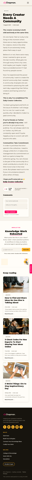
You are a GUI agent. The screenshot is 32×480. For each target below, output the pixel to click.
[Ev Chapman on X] (4, 427)
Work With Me (7, 456)
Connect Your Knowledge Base (12, 441)
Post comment (10, 212)
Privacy (5, 473)
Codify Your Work (8, 444)
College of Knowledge (10, 453)
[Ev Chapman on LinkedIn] (13, 427)
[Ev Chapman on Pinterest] (21, 427)
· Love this (8, 189)
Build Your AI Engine (9, 438)
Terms (24, 472)
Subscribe (26, 249)
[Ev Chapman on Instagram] (17, 427)
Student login (9, 464)
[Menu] (28, 2)
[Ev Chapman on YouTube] (8, 427)
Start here (6, 435)
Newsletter (6, 459)
